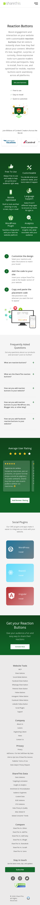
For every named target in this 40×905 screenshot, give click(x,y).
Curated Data (20, 796)
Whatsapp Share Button (20, 685)
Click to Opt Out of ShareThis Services (20, 757)
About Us (20, 724)
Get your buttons (20, 83)
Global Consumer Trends (20, 816)
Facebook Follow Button (20, 700)
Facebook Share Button (20, 681)
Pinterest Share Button (20, 689)
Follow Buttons (20, 692)
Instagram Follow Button (20, 696)
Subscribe (20, 869)
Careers (20, 728)
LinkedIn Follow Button (20, 704)
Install (21, 552)
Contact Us (20, 739)
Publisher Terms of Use (20, 761)
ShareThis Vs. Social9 (20, 847)
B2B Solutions (20, 800)
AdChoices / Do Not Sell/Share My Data (20, 753)
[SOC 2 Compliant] (28, 898)
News (20, 736)
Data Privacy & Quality (20, 808)
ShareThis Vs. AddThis (20, 832)
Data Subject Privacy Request (20, 765)
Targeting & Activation (20, 781)
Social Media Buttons (20, 677)
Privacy (20, 749)
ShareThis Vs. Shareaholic (20, 844)
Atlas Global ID (20, 812)
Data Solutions (20, 777)
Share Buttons (20, 673)
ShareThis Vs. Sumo (20, 851)
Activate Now (20, 647)
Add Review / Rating (20, 500)
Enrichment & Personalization (20, 789)
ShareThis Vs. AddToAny (20, 836)
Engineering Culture (20, 732)
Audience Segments (20, 793)
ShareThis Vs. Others (20, 828)
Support (20, 712)
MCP (20, 669)
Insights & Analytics (20, 785)
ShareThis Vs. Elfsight (20, 840)
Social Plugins (20, 708)
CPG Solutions (20, 804)
